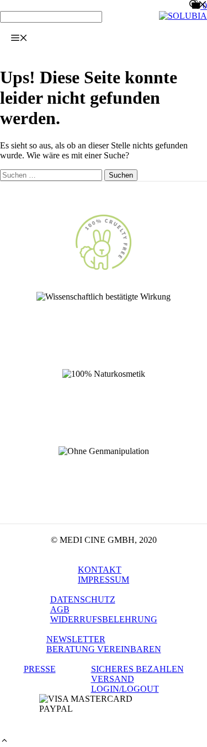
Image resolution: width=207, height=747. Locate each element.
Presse (40, 669)
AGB (60, 609)
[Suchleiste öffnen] (198, 5)
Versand (112, 679)
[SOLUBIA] (183, 15)
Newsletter (75, 639)
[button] (4, 741)
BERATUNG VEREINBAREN (103, 649)
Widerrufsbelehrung (103, 619)
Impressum (103, 579)
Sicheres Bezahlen (137, 669)
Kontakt (99, 569)
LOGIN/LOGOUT (125, 688)
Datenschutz (82, 599)
